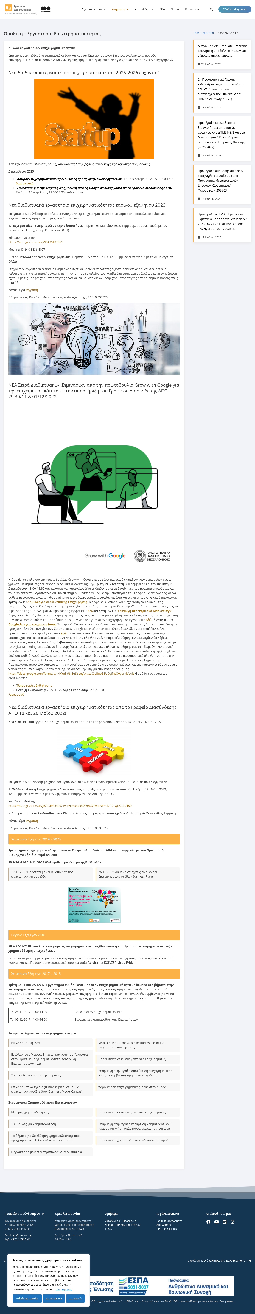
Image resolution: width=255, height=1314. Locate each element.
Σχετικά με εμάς (92, 9)
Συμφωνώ (75, 1298)
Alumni (175, 9)
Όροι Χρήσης (164, 1225)
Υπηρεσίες (118, 9)
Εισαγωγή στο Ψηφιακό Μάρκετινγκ (143, 611)
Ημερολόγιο (142, 9)
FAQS (108, 1228)
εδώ (91, 611)
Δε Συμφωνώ (54, 1298)
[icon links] (211, 9)
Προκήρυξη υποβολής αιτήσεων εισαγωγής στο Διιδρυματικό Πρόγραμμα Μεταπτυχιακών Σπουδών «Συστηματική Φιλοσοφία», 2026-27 (221, 180)
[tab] (205, 33)
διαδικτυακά (24, 183)
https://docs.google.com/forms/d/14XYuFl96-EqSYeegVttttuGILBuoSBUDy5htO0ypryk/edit (71, 673)
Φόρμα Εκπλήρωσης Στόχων (122, 1225)
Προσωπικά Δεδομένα (169, 1221)
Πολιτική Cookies (166, 1228)
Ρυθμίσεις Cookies (27, 1298)
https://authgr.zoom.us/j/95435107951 (35, 242)
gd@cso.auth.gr (23, 1235)
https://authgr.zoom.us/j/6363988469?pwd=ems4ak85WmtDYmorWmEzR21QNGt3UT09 (70, 806)
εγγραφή (32, 290)
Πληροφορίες (64, 1289)
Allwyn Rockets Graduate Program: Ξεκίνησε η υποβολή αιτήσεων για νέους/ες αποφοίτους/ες (222, 51)
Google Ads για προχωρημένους (32, 624)
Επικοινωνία (193, 9)
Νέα (162, 9)
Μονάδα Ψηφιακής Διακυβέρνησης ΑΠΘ (226, 1260)
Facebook (15, 694)
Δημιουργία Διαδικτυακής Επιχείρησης (57, 602)
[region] (48, 1280)
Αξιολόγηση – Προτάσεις (120, 1221)
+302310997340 (20, 1239)
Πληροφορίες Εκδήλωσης (34, 685)
